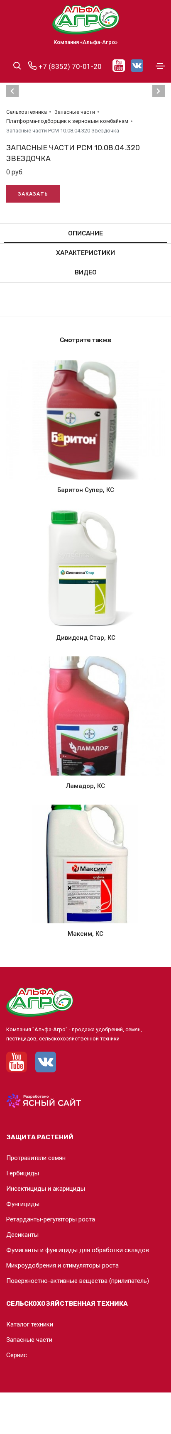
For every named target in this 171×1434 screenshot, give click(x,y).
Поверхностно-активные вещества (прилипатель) (77, 1281)
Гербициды (22, 1173)
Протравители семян (36, 1158)
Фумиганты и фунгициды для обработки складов (77, 1250)
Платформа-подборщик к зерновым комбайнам (67, 121)
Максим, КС (85, 933)
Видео (86, 272)
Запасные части (74, 112)
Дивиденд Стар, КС (85, 637)
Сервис (16, 1355)
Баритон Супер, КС (85, 490)
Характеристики (85, 253)
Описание (85, 233)
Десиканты (22, 1234)
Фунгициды (22, 1204)
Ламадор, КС (85, 786)
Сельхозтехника (26, 112)
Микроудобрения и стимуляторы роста (62, 1265)
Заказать (33, 194)
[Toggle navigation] (160, 66)
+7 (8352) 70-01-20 (69, 66)
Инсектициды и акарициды (45, 1188)
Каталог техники (29, 1324)
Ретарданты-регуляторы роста (50, 1219)
